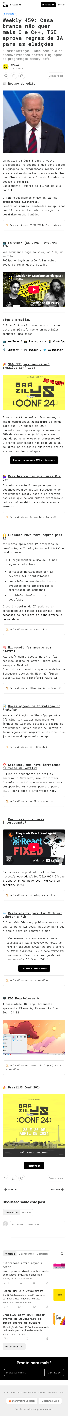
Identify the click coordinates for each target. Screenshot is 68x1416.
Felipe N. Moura (24, 1302)
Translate (10, 14)
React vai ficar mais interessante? (23, 821)
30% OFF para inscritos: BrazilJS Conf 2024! (26, 366)
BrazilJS (15, 65)
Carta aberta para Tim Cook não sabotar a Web (32, 915)
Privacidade (29, 1392)
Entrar (61, 4)
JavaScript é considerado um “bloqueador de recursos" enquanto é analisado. (26, 1273)
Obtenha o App (50, 1400)
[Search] (62, 1253)
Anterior (12, 1189)
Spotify (13, 349)
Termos (42, 1392)
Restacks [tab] (26, 1212)
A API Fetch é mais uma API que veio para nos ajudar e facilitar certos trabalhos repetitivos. (24, 1297)
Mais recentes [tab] (26, 1253)
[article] (34, 1273)
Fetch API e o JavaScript (23, 1291)
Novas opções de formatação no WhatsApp (31, 707)
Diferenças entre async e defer (23, 1265)
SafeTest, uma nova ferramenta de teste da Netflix (32, 766)
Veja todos (11, 1346)
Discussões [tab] (42, 1253)
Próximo (55, 1189)
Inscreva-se (48, 4)
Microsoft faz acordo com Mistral (27, 649)
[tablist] (18, 1212)
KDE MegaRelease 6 (23, 998)
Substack (20, 1409)
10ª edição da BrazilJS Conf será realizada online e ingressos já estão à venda (26, 1328)
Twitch (33, 349)
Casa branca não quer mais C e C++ (32, 478)
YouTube (13, 341)
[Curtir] (6, 76)
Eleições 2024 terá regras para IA (32, 536)
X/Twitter (55, 349)
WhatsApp (59, 341)
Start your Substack (23, 1400)
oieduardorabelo (26, 1278)
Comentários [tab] (11, 1212)
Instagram (36, 341)
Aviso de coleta (56, 1392)
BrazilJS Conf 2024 (24, 1087)
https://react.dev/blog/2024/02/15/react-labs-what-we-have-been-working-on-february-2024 (34, 881)
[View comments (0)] (14, 76)
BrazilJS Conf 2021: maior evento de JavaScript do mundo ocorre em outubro (24, 1319)
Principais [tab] (10, 1253)
